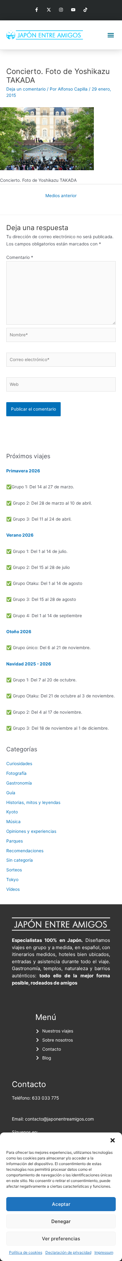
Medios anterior (61, 195)
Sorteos (14, 869)
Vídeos (13, 889)
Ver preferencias (61, 1239)
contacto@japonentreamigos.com (59, 1119)
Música (13, 821)
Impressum (103, 1252)
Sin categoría (19, 860)
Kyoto (12, 811)
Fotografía (16, 773)
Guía (10, 792)
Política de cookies (25, 1252)
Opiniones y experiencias (31, 831)
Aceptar (61, 1204)
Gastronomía (19, 782)
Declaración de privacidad (68, 1252)
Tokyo (12, 879)
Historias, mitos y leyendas (33, 802)
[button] (112, 1140)
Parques (14, 840)
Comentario (19, 257)
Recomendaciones (24, 850)
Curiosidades (19, 763)
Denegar (61, 1221)
